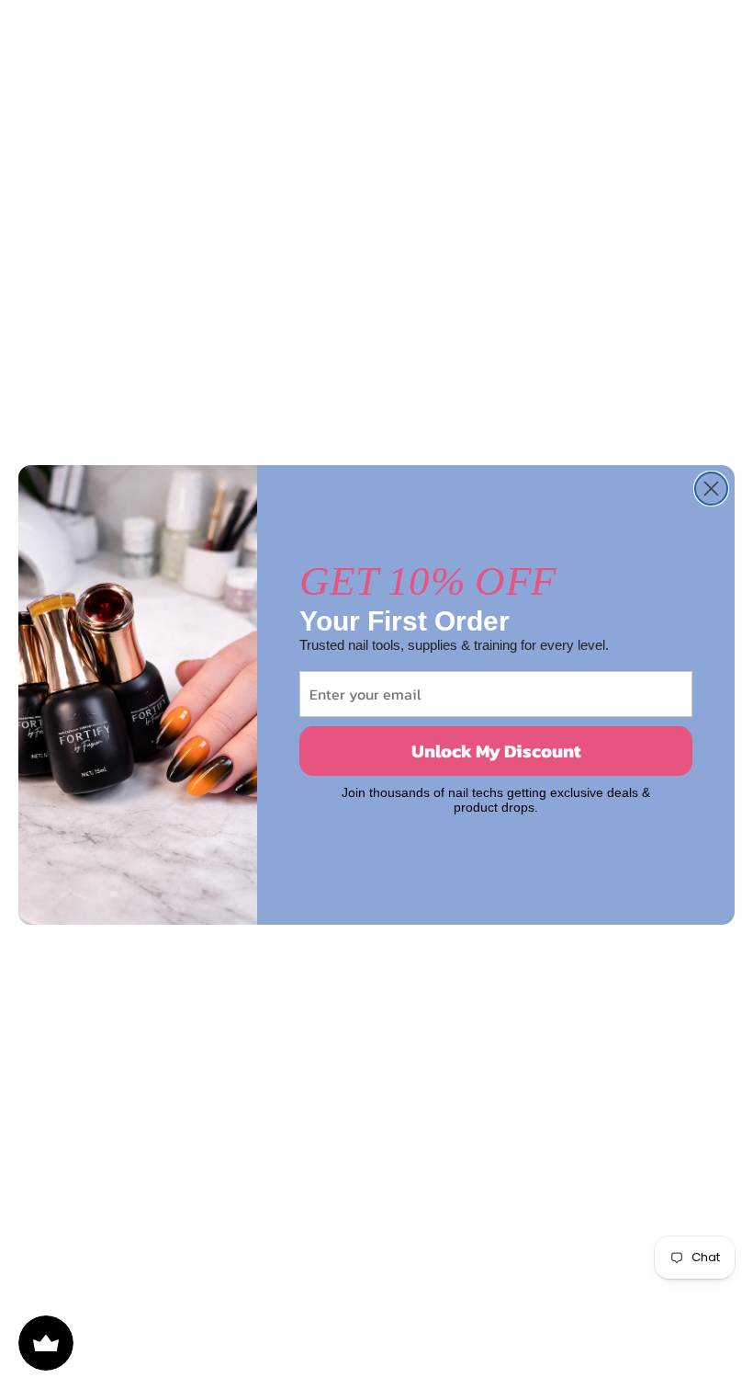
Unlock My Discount (496, 751)
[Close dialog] (711, 488)
